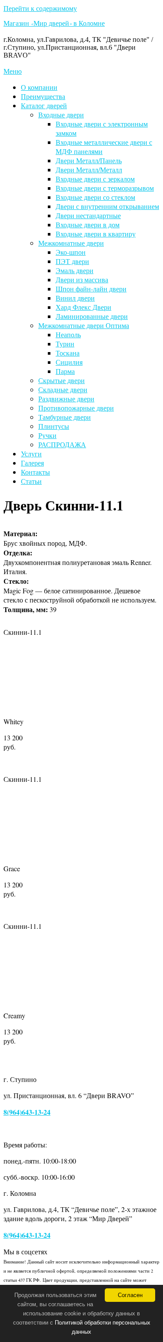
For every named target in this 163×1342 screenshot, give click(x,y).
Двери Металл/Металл (89, 169)
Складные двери (62, 389)
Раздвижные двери (66, 398)
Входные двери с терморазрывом (105, 187)
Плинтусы (53, 426)
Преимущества (43, 96)
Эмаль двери (74, 270)
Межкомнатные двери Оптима (83, 325)
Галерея (32, 462)
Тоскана (68, 352)
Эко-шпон (71, 252)
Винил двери (75, 297)
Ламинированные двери (92, 316)
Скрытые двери (61, 380)
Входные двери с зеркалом (95, 178)
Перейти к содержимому (40, 8)
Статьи (31, 481)
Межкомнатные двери (71, 242)
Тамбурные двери (64, 416)
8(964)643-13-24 (26, 1112)
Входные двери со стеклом (95, 197)
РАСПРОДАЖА (62, 444)
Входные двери (61, 114)
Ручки (47, 435)
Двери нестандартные (88, 215)
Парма (65, 371)
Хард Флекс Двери (83, 307)
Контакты (35, 471)
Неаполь (68, 334)
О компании (39, 87)
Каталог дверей (44, 105)
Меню (12, 70)
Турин (65, 343)
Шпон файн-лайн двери (91, 288)
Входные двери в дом (88, 224)
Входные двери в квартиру (96, 233)
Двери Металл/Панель (89, 160)
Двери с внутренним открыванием (107, 206)
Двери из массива (82, 279)
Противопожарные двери (76, 407)
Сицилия (69, 361)
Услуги (31, 453)
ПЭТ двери (72, 261)
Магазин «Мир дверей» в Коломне (54, 24)
